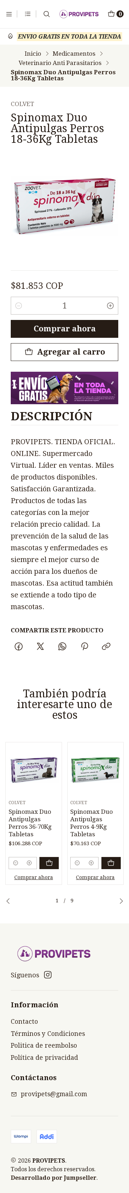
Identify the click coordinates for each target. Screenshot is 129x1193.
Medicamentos (74, 54)
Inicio (33, 54)
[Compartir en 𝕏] (40, 647)
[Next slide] (121, 901)
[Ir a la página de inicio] (79, 14)
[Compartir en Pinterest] (84, 647)
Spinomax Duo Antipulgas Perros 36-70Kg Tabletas (30, 823)
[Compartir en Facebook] (18, 647)
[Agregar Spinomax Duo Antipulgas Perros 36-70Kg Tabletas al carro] (49, 863)
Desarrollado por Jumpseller (53, 1177)
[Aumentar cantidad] (110, 305)
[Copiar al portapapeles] (106, 647)
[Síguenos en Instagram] (47, 975)
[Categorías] (28, 13)
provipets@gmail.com (54, 1094)
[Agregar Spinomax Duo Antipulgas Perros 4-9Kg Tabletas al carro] (111, 863)
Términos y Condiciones (48, 1033)
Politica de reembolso (44, 1045)
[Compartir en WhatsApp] (62, 647)
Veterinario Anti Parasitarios (60, 63)
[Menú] (9, 13)
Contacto (24, 1021)
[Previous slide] (8, 901)
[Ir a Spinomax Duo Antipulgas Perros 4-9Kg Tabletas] (95, 770)
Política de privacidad (44, 1057)
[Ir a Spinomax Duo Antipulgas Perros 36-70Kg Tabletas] (34, 770)
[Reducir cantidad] (18, 305)
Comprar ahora (65, 328)
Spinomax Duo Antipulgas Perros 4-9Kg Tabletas (91, 823)
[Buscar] (47, 13)
